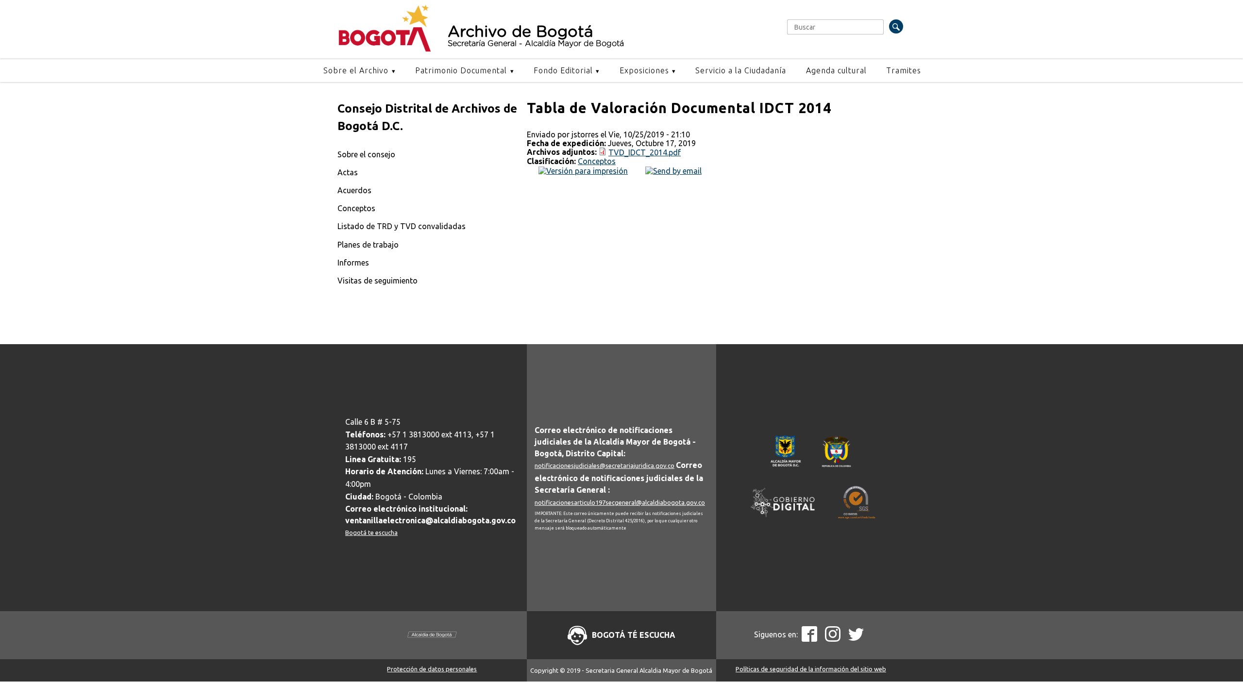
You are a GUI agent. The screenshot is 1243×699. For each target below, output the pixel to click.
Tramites (903, 70)
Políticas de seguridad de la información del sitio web (811, 669)
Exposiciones (644, 70)
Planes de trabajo (368, 244)
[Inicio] (384, 49)
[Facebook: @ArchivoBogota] (809, 638)
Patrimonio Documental (461, 70)
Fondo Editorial (563, 70)
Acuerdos (354, 190)
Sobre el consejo (366, 154)
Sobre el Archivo (355, 70)
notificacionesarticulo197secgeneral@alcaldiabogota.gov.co (620, 502)
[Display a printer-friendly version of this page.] (583, 170)
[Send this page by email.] (673, 170)
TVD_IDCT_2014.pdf (644, 152)
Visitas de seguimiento (377, 280)
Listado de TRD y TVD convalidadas (401, 226)
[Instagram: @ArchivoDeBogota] (832, 638)
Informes (353, 262)
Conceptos (356, 208)
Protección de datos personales (432, 669)
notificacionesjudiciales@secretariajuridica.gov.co (604, 465)
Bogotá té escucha (633, 635)
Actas (347, 172)
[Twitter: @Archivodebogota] (856, 638)
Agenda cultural (836, 70)
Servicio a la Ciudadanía (740, 70)
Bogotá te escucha (371, 532)
